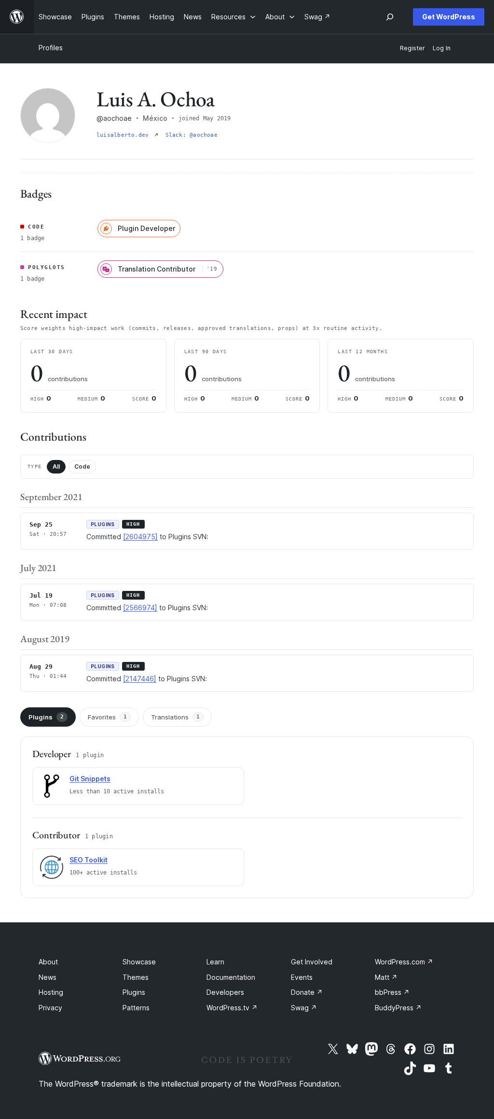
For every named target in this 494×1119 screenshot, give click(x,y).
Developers (225, 992)
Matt (386, 977)
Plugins (46, 717)
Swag (304, 1008)
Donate (307, 992)
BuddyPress (398, 1008)
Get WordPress (448, 17)
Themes (136, 977)
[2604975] (140, 536)
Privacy (50, 1008)
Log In (442, 48)
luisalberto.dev (124, 135)
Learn (215, 962)
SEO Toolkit (88, 860)
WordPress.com (404, 962)
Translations (175, 717)
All (56, 466)
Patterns (136, 1008)
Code (82, 466)
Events (302, 977)
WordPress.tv (232, 1008)
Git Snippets (89, 779)
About (48, 962)
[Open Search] (389, 17)
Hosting (51, 992)
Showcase (139, 962)
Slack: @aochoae (191, 135)
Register (412, 48)
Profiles (51, 47)
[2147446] (139, 678)
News (47, 977)
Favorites (107, 717)
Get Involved (311, 962)
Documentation (230, 977)
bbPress (392, 992)
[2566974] (140, 607)
